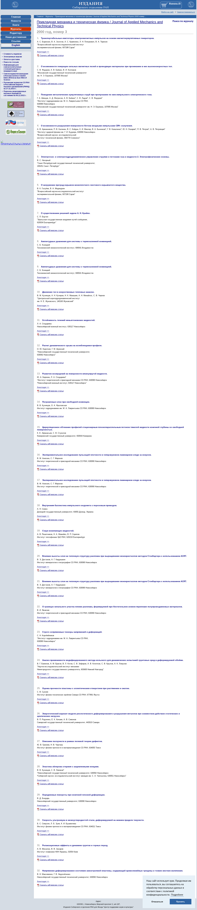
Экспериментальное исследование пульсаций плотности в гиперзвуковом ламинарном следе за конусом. (96, 455)
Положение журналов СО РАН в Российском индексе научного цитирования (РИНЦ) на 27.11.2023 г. (16, 86)
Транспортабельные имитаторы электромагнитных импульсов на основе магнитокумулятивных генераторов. (97, 38)
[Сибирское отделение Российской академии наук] (16, 127)
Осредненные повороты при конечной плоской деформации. (73, 795)
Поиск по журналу (182, 21)
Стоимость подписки (12, 54)
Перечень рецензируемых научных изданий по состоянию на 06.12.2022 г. (15, 93)
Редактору (16, 33)
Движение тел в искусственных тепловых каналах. (68, 292)
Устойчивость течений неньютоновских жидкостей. (68, 320)
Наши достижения (15, 37)
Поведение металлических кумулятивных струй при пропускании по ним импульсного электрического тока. (96, 94)
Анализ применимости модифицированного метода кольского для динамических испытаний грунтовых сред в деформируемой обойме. (112, 660)
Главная (16, 17)
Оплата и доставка (12, 59)
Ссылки (15, 41)
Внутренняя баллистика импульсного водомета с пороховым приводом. (79, 505)
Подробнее (177, 895)
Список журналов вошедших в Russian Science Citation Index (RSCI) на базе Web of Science (16, 77)
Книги (16, 25)
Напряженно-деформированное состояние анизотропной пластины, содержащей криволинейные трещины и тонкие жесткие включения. (112, 871)
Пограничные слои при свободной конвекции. (66, 402)
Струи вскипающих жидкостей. (58, 531)
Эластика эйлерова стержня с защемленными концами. (70, 766)
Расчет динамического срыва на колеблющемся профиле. (72, 345)
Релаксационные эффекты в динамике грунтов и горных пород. (75, 845)
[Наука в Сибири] (16, 135)
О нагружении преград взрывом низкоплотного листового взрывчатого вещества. (83, 185)
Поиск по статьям (11, 62)
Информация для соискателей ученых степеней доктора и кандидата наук (12, 68)
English (16, 45)
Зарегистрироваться (186, 12)
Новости (16, 21)
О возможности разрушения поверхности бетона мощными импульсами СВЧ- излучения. (87, 126)
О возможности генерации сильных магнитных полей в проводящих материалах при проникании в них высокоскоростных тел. (106, 66)
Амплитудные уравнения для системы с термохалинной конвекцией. (76, 241)
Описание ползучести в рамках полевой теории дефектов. (72, 741)
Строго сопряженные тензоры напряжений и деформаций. (72, 632)
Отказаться (157, 901)
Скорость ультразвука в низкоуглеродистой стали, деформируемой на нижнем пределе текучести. (93, 820)
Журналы (15, 29)
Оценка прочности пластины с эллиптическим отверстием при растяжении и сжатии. (86, 688)
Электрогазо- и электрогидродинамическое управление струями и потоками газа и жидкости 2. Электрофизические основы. (105, 157)
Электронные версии (13, 57)
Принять (180, 901)
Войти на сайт (167, 12)
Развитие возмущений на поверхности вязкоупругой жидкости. (74, 374)
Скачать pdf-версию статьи (52, 55)
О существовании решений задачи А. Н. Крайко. (65, 213)
